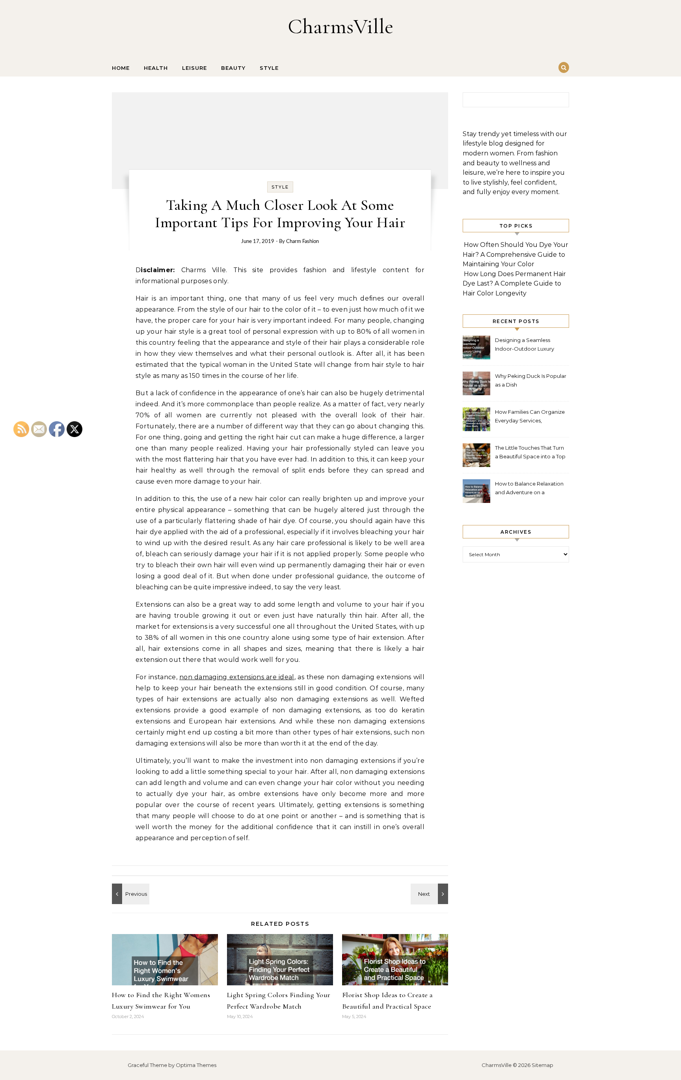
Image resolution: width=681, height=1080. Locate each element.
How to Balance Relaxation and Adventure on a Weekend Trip (529, 488)
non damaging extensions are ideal (236, 677)
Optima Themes (196, 1065)
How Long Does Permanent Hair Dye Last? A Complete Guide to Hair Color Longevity (514, 283)
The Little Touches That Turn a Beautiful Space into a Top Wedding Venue (530, 453)
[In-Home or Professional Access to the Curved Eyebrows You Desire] (129, 894)
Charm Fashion (302, 241)
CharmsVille (340, 26)
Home (121, 68)
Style (269, 68)
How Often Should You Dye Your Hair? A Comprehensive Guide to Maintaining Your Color (515, 254)
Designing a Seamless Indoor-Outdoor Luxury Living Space (524, 345)
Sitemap (542, 1065)
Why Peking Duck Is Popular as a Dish (530, 380)
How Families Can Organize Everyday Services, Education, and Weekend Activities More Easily (530, 417)
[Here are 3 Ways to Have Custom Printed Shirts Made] (430, 894)
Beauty (233, 68)
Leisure (194, 68)
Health (156, 68)
